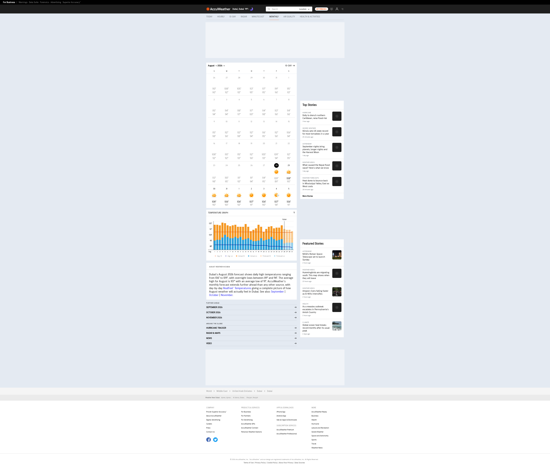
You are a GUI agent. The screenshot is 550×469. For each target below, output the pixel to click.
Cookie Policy (272, 463)
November (227, 295)
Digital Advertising (213, 420)
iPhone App (281, 412)
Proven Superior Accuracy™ (216, 412)
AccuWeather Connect (249, 428)
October (214, 295)
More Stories (307, 196)
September (277, 291)
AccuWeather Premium (285, 430)
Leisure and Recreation (320, 428)
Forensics (44, 2)
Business (315, 416)
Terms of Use (249, 463)
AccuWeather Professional (287, 434)
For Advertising (247, 420)
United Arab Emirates (242, 391)
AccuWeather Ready (319, 412)
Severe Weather (317, 432)
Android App (281, 416)
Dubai (259, 391)
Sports (314, 440)
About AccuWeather (213, 416)
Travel (314, 444)
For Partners (246, 416)
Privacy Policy (260, 463)
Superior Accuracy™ (71, 2)
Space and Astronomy (320, 436)
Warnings (23, 2)
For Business (9, 2)
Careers (209, 424)
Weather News (317, 448)
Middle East (222, 391)
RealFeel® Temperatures (237, 288)
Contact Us (210, 432)
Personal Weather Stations (251, 432)
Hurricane (315, 424)
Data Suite (34, 2)
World (209, 391)
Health (314, 420)
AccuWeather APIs (248, 424)
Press (208, 428)
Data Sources (300, 463)
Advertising (56, 2)
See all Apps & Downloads (287, 420)
